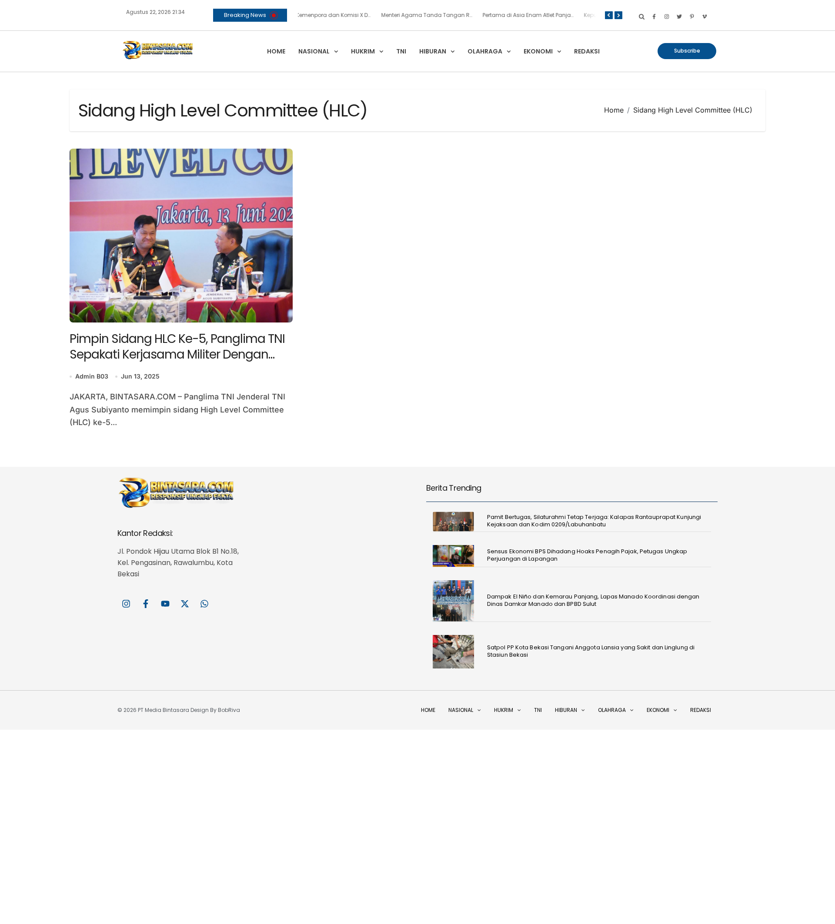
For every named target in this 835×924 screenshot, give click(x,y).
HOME (276, 51)
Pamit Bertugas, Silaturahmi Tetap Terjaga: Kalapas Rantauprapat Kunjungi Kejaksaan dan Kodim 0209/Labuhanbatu (594, 520)
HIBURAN (432, 51)
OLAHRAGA (485, 51)
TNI (401, 51)
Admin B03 (91, 376)
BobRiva (229, 710)
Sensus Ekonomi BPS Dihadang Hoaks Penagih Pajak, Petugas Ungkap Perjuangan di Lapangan (587, 555)
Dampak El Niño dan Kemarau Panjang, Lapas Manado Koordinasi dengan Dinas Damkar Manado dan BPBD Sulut (593, 600)
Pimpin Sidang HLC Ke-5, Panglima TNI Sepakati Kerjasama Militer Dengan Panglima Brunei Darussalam (177, 354)
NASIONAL (314, 51)
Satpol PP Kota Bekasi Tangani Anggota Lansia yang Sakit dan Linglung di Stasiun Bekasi (591, 651)
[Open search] (642, 16)
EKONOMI (538, 51)
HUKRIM (363, 51)
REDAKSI (587, 51)
